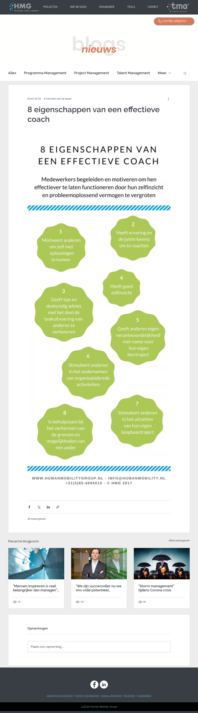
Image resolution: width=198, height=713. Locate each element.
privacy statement (111, 696)
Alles (12, 73)
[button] (107, 7)
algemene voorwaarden (60, 696)
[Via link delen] (58, 507)
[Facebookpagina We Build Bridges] (94, 684)
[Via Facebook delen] (29, 507)
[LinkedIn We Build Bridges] (104, 684)
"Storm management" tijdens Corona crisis (156, 588)
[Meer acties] (168, 98)
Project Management (91, 73)
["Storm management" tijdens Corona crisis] (162, 563)
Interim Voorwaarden (87, 696)
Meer (162, 73)
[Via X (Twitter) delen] (39, 507)
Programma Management (45, 73)
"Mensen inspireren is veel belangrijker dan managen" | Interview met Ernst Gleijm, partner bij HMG (36, 588)
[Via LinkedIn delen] (48, 507)
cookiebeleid (144, 696)
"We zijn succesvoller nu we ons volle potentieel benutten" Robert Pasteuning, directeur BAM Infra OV (98, 588)
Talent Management (133, 73)
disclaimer (129, 696)
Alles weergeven (179, 540)
